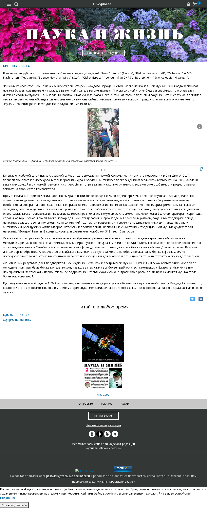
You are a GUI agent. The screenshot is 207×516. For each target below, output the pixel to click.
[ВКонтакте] (201, 299)
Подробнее (8, 498)
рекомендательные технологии (68, 476)
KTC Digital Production (122, 481)
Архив (125, 403)
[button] (199, 126)
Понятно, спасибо (14, 505)
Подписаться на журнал (103, 53)
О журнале (102, 4)
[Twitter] (192, 299)
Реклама (107, 403)
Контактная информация (103, 425)
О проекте (85, 403)
